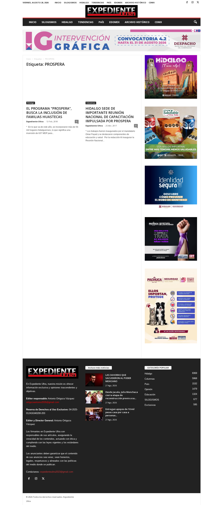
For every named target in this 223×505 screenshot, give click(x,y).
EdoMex (118, 2)
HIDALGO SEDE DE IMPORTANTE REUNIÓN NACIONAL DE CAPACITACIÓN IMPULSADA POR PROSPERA (110, 114)
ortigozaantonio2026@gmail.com (42, 402)
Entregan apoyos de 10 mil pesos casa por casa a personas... (119, 412)
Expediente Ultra (35, 121)
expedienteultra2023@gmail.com (56, 471)
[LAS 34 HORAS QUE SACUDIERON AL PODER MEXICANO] (94, 379)
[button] (195, 22)
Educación (150, 394)
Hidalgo (84, 2)
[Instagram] (192, 2)
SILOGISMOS (70, 2)
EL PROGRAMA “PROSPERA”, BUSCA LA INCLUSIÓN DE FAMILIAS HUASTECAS (49, 112)
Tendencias (97, 2)
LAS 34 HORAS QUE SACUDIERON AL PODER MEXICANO (118, 378)
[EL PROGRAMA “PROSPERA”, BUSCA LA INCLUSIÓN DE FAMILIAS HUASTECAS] (52, 87)
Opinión (148, 389)
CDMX (152, 2)
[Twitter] (198, 2)
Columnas (90, 103)
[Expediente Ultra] (112, 11)
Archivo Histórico (135, 2)
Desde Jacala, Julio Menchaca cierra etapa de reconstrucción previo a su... (121, 395)
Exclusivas (150, 405)
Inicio (58, 2)
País (109, 2)
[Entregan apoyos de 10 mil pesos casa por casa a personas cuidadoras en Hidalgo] (94, 414)
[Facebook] (187, 2)
